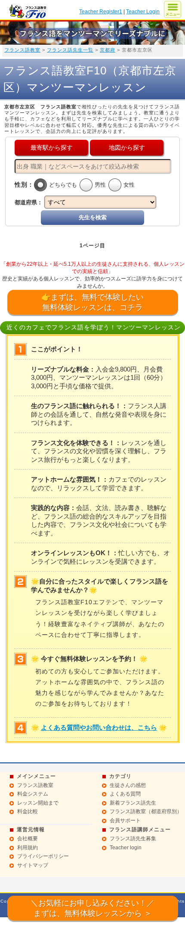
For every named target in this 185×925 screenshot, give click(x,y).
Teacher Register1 (100, 12)
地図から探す (127, 147)
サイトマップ (32, 865)
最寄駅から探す (52, 147)
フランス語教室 (22, 49)
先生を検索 (93, 217)
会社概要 (27, 839)
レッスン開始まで (38, 803)
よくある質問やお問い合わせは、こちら (99, 727)
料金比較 (27, 811)
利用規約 (27, 848)
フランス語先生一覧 (70, 49)
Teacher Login (143, 12)
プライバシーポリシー (43, 856)
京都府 (107, 49)
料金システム (32, 794)
